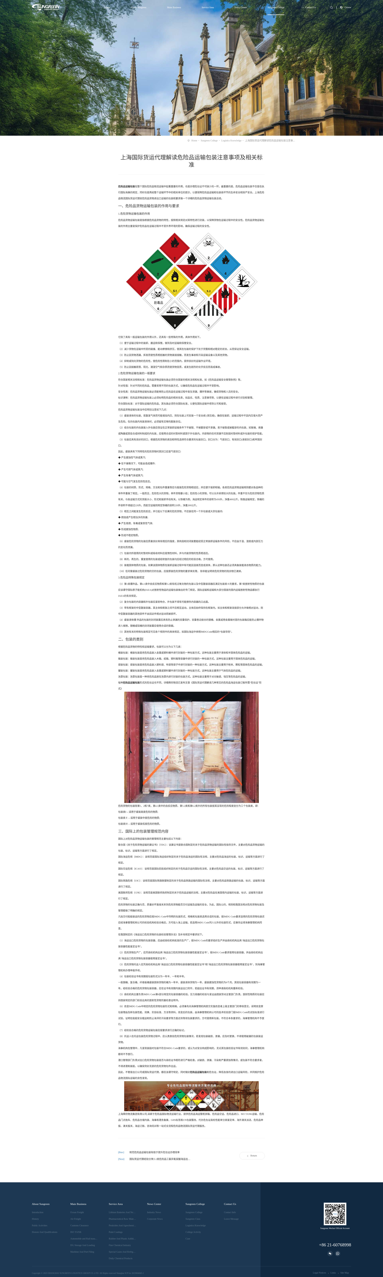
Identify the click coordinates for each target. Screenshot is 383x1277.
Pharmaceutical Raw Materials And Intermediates (122, 1219)
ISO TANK (76, 1232)
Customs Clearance (79, 1225)
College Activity (193, 1232)
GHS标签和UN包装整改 (183, 1120)
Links (333, 1273)
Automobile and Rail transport (84, 1238)
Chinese (348, 7)
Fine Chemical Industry (120, 1245)
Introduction (37, 1212)
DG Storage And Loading (82, 1245)
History (35, 1219)
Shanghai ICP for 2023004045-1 (130, 1273)
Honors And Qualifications (44, 1232)
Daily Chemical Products (120, 1258)
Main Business (174, 7)
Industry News (154, 1212)
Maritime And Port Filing (82, 1252)
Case (188, 1238)
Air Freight (75, 1219)
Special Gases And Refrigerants (122, 1252)
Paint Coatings (116, 1232)
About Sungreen (138, 7)
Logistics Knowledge (231, 140)
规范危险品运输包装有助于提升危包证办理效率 (154, 1152)
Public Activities (39, 1225)
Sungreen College (276, 7)
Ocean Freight (77, 1212)
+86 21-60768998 (335, 1245)
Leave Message (231, 1219)
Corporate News (155, 1219)
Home (107, 7)
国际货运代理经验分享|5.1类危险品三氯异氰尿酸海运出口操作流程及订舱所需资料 (160, 1159)
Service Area (208, 7)
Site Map (344, 1273)
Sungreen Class (193, 1219)
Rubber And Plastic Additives (122, 1238)
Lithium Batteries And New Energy (122, 1212)
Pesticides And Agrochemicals (122, 1225)
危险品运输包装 (126, 186)
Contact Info (230, 1212)
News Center (240, 7)
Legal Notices (319, 1273)
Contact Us (310, 7)
